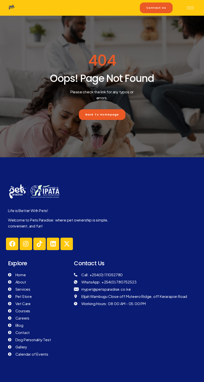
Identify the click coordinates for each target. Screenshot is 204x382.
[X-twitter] (66, 244)
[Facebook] (12, 244)
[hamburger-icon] (190, 7)
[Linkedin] (53, 244)
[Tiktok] (39, 244)
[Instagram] (26, 244)
